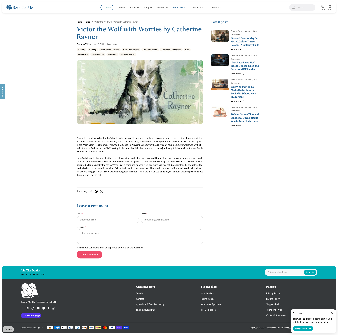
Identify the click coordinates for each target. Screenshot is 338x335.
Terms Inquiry (207, 298)
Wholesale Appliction (211, 304)
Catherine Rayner (131, 49)
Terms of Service (274, 309)
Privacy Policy (273, 293)
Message (80, 227)
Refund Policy (273, 298)
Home (79, 22)
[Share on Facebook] (91, 191)
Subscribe (310, 272)
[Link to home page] (30, 291)
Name (79, 213)
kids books (83, 54)
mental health (98, 54)
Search (139, 293)
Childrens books (150, 49)
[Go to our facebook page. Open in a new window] (22, 308)
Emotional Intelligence (171, 49)
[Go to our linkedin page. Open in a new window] (53, 308)
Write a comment (89, 254)
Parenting (112, 54)
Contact (140, 298)
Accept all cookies (303, 328)
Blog (88, 22)
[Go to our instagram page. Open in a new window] (27, 308)
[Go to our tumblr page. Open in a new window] (48, 308)
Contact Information (276, 315)
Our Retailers (207, 293)
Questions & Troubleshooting (150, 304)
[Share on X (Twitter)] (101, 191)
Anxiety (81, 49)
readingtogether (128, 54)
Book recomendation (109, 49)
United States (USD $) (30, 327)
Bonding (92, 49)
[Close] (332, 313)
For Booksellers (208, 309)
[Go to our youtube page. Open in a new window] (38, 308)
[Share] (85, 191)
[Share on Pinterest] (96, 191)
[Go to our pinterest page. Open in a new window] (43, 308)
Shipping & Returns (145, 309)
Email (143, 213)
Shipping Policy (273, 304)
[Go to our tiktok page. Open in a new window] (32, 308)
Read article (236, 49)
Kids (187, 49)
